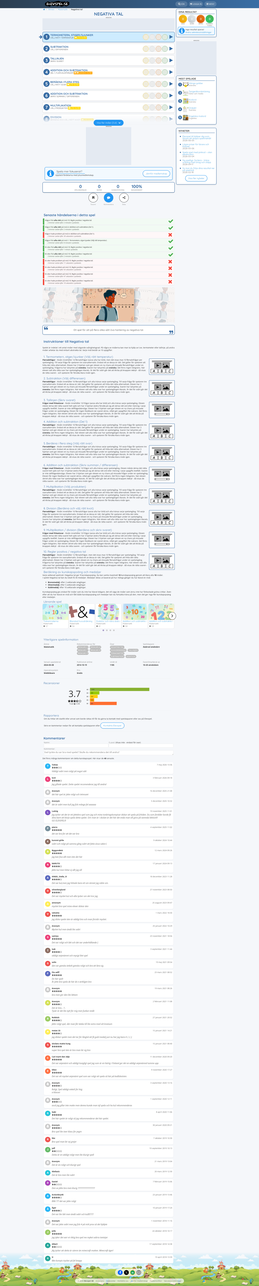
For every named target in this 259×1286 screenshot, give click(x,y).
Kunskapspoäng (118, 190)
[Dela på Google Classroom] (132, 1272)
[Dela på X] (126, 1272)
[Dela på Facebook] (120, 1272)
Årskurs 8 (95, 650)
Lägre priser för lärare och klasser (196, 145)
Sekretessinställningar (172, 1281)
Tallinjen (133, 650)
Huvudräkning (118, 650)
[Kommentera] (108, 197)
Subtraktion (117, 656)
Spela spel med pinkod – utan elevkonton (197, 153)
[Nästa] (172, 616)
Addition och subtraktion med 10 (139, 621)
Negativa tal (117, 647)
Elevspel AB (88, 1281)
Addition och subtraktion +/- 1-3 (164, 621)
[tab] (103, 630)
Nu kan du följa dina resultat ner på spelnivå (199, 169)
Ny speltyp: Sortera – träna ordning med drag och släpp (197, 161)
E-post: (112, 742)
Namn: (47, 742)
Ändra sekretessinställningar (198, 32)
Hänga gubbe (196, 83)
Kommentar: (49, 749)
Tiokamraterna (50, 621)
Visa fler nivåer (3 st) (107, 122)
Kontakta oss (123, 1281)
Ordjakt (192, 108)
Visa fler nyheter (196, 178)
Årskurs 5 (83, 647)
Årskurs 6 (95, 647)
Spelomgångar (80, 190)
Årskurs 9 (83, 653)
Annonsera (100, 1281)
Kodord (192, 99)
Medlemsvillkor (156, 1281)
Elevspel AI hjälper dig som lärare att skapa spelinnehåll (197, 137)
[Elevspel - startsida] (56, 4)
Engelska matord (197, 116)
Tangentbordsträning (199, 91)
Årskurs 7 (83, 650)
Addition (130, 656)
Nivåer (99, 190)
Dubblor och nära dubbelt (109, 621)
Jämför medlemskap (156, 173)
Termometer (117, 653)
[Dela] (124, 197)
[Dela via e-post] (138, 1272)
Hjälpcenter (110, 1281)
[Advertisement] (108, 24)
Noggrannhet (136, 190)
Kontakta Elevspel (112, 725)
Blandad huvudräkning (81, 621)
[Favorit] (93, 197)
